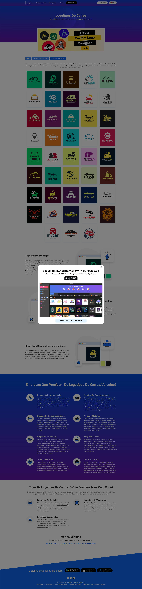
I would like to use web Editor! (71, 318)
